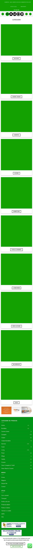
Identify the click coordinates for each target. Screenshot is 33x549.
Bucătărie (3, 428)
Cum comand (4, 495)
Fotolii (3, 447)
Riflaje (3, 456)
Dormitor (3, 443)
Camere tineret (5, 431)
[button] (2, 14)
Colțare (3, 437)
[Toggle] (30, 425)
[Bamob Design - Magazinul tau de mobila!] (15, 14)
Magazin (3, 480)
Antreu (3, 425)
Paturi (2, 453)
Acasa (3, 477)
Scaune (3, 462)
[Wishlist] (26, 14)
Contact (3, 486)
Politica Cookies (5, 507)
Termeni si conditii (6, 510)
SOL (2, 517)
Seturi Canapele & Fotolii (8, 465)
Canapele (3, 434)
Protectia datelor (5, 504)
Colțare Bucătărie (6, 440)
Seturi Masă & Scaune (7, 468)
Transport (3, 498)
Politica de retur (5, 501)
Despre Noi (4, 483)
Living (2, 450)
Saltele (3, 459)
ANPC (3, 514)
